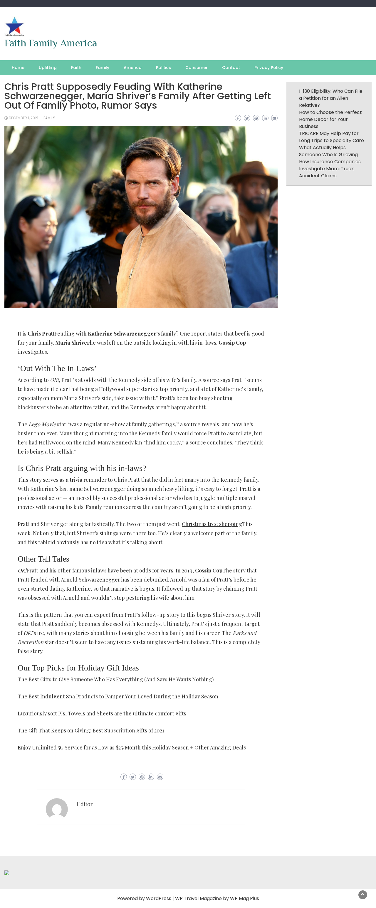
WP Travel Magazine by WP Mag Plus (217, 898)
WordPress (158, 898)
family (49, 117)
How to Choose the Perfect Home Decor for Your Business (330, 119)
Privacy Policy (268, 67)
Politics (163, 67)
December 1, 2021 (23, 117)
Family (102, 67)
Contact (231, 67)
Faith (76, 67)
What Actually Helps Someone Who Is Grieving (328, 151)
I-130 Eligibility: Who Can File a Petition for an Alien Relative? (330, 98)
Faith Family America (50, 43)
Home (18, 67)
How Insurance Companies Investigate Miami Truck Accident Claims (330, 168)
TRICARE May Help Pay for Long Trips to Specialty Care (331, 137)
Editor (85, 804)
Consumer (196, 67)
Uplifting (48, 67)
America (133, 67)
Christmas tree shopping (212, 524)
